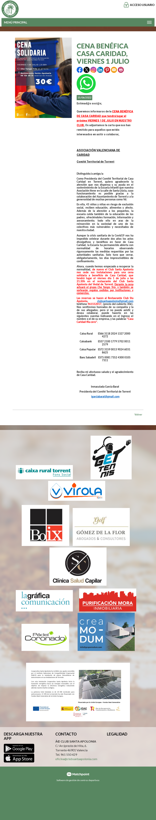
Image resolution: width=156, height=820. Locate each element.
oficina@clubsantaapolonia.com (76, 759)
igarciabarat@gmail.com (105, 396)
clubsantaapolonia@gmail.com (115, 301)
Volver (138, 414)
